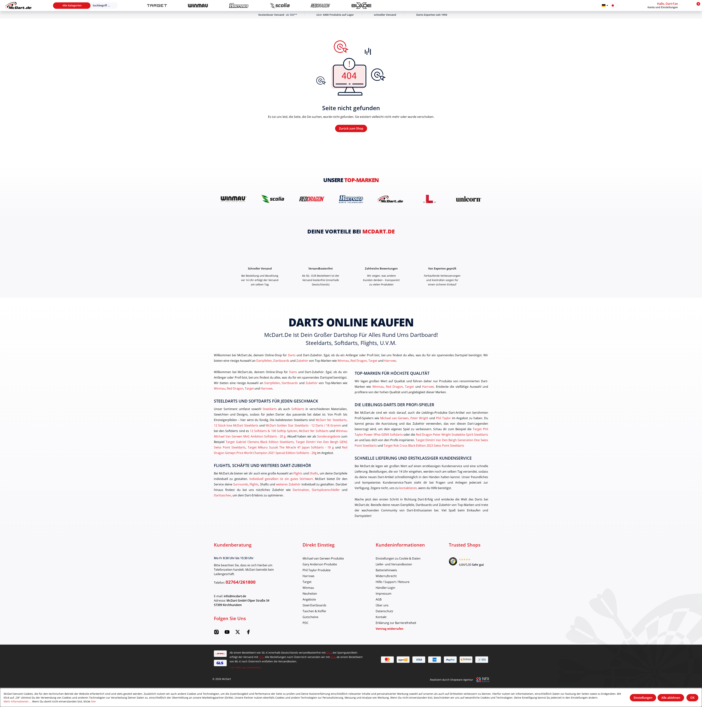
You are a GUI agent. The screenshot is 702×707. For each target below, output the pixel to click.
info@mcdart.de (235, 596)
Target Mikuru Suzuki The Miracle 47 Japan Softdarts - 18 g (291, 447)
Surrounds (240, 484)
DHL (328, 652)
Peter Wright (419, 418)
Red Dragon (358, 360)
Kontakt (381, 617)
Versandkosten (254, 667)
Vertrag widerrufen (389, 629)
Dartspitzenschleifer (326, 490)
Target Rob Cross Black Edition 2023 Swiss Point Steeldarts (424, 445)
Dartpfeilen (264, 360)
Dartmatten (301, 490)
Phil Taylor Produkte (317, 570)
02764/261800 (241, 582)
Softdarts (297, 409)
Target (372, 360)
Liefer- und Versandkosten (394, 564)
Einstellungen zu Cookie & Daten (398, 558)
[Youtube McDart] (227, 633)
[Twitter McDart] (237, 633)
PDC (305, 623)
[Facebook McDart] (248, 633)
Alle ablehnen (670, 698)
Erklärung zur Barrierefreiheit (396, 623)
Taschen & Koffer (314, 611)
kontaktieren (408, 488)
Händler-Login (385, 588)
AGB (379, 599)
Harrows (390, 360)
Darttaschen (222, 495)
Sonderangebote (328, 436)
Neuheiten (310, 593)
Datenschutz (384, 611)
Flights (297, 473)
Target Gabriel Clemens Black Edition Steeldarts (260, 442)
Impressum (383, 593)
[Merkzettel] (623, 5)
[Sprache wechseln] (605, 5)
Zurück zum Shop (351, 128)
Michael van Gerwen (394, 418)
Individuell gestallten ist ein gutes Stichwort (281, 479)
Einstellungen (643, 698)
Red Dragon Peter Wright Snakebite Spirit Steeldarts (452, 434)
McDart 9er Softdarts (313, 431)
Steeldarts (270, 409)
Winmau (343, 360)
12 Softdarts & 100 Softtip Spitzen (273, 431)
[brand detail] (233, 199)
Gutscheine (310, 617)
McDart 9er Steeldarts (331, 420)
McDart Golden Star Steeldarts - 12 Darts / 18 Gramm (303, 425)
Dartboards (281, 360)
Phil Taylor (443, 418)
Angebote (309, 599)
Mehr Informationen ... (17, 701)
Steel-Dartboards (314, 605)
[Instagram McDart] (216, 633)
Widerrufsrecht (386, 576)
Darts (292, 355)
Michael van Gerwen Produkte (323, 558)
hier (93, 701)
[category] (157, 5)
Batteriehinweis (386, 570)
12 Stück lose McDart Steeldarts (236, 425)
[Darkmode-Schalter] (614, 5)
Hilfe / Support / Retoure (393, 582)
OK (692, 698)
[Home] (18, 5)
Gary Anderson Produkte (320, 564)
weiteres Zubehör (288, 484)
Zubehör (302, 360)
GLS (261, 657)
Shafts (314, 473)
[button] (670, 5)
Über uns (382, 605)
